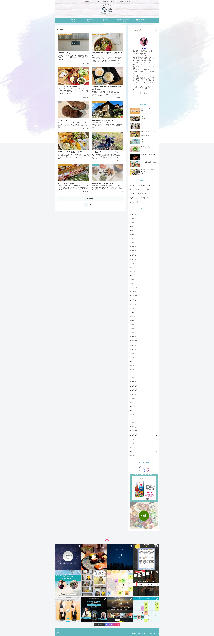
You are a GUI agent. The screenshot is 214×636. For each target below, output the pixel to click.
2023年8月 (143, 349)
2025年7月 (143, 259)
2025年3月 (143, 275)
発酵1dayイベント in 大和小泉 (139, 198)
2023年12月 (143, 333)
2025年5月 (143, 267)
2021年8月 (143, 447)
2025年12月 (143, 243)
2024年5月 (143, 312)
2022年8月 (143, 398)
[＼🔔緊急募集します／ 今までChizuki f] (146, 583)
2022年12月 (143, 382)
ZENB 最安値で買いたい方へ (138, 194)
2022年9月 (143, 394)
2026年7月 (143, 218)
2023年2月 (143, 373)
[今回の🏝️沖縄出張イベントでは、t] (94, 609)
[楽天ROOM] (146, 93)
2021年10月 (143, 439)
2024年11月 (143, 292)
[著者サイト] (141, 93)
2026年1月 (143, 238)
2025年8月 (143, 255)
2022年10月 (143, 390)
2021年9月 (143, 443)
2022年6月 (143, 406)
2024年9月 (143, 300)
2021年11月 (143, 435)
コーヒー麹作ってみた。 (137, 202)
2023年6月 (143, 357)
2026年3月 (143, 234)
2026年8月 (143, 214)
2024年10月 (143, 296)
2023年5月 (143, 361)
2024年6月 (143, 308)
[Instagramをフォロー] (144, 93)
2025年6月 (143, 263)
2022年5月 (143, 410)
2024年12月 (143, 287)
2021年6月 (143, 455)
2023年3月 (143, 369)
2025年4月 (143, 271)
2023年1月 (143, 378)
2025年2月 (143, 279)
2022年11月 (143, 386)
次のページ (90, 199)
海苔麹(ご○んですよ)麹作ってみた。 (141, 185)
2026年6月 (143, 222)
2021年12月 (143, 431)
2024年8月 (143, 304)
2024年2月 (143, 324)
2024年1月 (143, 328)
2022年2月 (143, 423)
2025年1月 (143, 283)
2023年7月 (143, 353)
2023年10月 (143, 341)
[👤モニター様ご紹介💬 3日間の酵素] (68, 609)
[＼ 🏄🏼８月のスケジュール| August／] (120, 583)
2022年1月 (143, 427)
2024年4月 (143, 316)
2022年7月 (143, 402)
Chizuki (143, 48)
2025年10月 (143, 251)
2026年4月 (143, 230)
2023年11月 (143, 337)
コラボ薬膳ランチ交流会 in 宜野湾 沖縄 (142, 189)
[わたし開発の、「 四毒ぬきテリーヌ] (94, 557)
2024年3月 (143, 320)
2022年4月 (143, 414)
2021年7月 (143, 451)
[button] (156, 30)
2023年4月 (143, 365)
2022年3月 (143, 418)
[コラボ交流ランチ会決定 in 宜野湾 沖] (68, 583)
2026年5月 (143, 226)
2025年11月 (143, 247)
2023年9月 (143, 345)
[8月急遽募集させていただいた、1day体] (146, 557)
